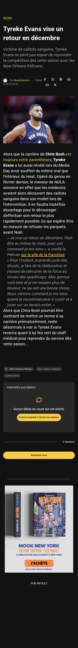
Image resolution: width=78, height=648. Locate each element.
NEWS (7, 18)
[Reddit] (69, 79)
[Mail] (47, 85)
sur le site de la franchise (43, 254)
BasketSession (22, 80)
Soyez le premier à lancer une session (39, 417)
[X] (55, 85)
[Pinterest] (61, 79)
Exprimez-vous (39, 455)
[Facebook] (45, 79)
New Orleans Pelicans (49, 369)
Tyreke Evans (12, 375)
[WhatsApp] (53, 79)
